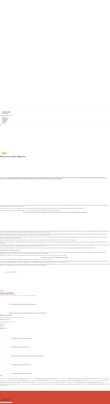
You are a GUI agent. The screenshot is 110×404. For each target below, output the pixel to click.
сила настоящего (25, 295)
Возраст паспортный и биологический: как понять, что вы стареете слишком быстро (27, 355)
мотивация (104, 380)
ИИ (5, 295)
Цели (1, 380)
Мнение (3, 122)
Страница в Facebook (6, 387)
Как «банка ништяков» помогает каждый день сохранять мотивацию (22, 304)
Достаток (4, 121)
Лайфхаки (23, 378)
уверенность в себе (66, 384)
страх (48, 384)
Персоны (64, 378)
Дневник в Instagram (6, 388)
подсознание (39, 382)
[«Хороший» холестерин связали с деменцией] (6, 346)
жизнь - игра (67, 380)
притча (48, 382)
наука (16, 382)
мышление (6, 382)
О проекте (16, 385)
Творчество (4, 153)
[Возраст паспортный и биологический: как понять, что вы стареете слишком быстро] (6, 355)
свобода (16, 384)
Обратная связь (10, 385)
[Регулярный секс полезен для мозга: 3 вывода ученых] (6, 373)
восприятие (2, 295)
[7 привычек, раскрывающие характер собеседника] (6, 364)
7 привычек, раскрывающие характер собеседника (21, 364)
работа (55, 382)
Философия (4, 120)
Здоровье (13, 378)
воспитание (33, 380)
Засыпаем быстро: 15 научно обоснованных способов (21, 338)
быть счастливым (22, 380)
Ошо (59, 378)
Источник (2, 290)
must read (2, 378)
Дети (6, 378)
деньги (52, 380)
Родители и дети (103, 378)
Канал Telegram (5, 389)
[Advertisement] (55, 168)
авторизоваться (20, 317)
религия (73, 382)
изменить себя (78, 380)
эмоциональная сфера (33, 295)
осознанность (27, 382)
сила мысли (27, 384)
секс (21, 295)
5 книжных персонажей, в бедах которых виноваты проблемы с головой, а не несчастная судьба (28, 312)
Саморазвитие (5, 119)
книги (86, 380)
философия (79, 384)
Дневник (4, 152)
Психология (4, 117)
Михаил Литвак (31, 378)
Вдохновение (5, 118)
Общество (8, 295)
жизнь (58, 380)
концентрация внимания (94, 380)
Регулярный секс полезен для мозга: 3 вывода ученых (21, 373)
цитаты (86, 384)
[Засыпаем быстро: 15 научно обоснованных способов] (6, 338)
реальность (17, 295)
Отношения (13, 295)
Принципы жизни (76, 378)
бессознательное (8, 380)
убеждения (54, 384)
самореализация (6, 384)
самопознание (83, 382)
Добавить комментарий (5, 159)
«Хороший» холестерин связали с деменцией (20, 346)
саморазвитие (97, 382)
